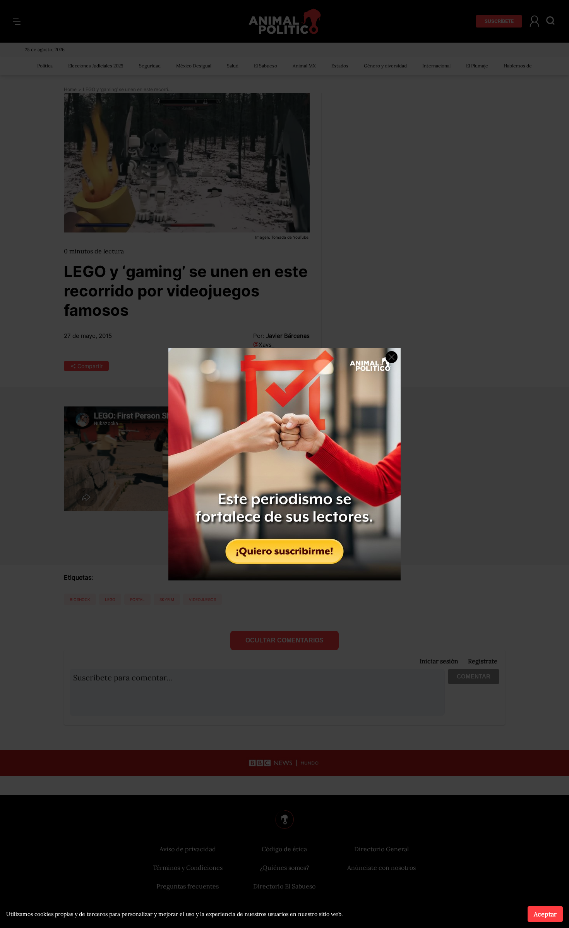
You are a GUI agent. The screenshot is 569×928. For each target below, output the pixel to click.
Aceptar (545, 914)
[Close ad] (392, 357)
